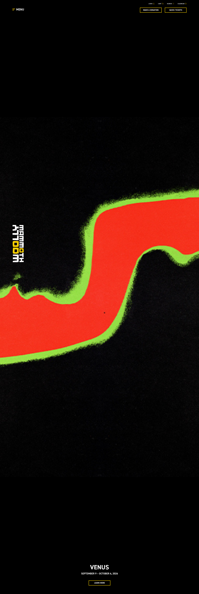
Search (169, 3)
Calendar (181, 3)
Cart (159, 3)
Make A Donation (151, 10)
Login (150, 3)
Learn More (99, 583)
